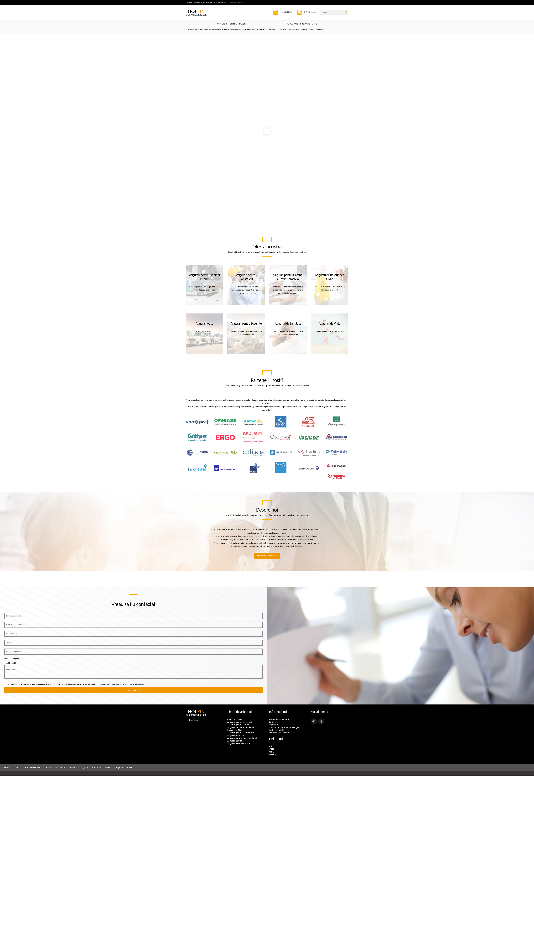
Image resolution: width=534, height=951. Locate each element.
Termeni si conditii (32, 768)
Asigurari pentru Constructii (239, 722)
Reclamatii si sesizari (101, 768)
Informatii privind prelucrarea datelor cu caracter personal (121, 684)
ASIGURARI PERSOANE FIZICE (302, 24)
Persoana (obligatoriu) (12, 659)
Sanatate (291, 29)
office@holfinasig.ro (287, 12)
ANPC (271, 752)
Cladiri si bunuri (193, 29)
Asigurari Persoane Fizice (238, 743)
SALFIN (272, 749)
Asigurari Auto (204, 323)
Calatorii (311, 29)
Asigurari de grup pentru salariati (242, 738)
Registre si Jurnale (124, 768)
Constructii (204, 29)
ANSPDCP (273, 754)
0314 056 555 (310, 12)
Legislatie (273, 725)
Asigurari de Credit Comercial (240, 727)
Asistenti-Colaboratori (216, 3)
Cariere (232, 3)
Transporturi (246, 29)
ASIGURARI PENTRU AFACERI (231, 24)
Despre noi (199, 3)
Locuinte (283, 29)
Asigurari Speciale (235, 741)
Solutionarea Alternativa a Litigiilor (285, 727)
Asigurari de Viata (329, 323)
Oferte (241, 3)
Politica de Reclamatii (279, 733)
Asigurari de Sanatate (288, 323)
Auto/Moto (319, 29)
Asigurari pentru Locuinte (246, 323)
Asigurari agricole (258, 29)
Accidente (304, 29)
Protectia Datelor (277, 730)
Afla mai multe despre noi (267, 556)
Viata (297, 29)
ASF (270, 746)
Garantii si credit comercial (231, 29)
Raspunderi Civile (235, 730)
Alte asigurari (270, 29)
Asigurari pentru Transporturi (240, 733)
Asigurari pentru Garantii (238, 725)
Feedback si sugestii (79, 768)
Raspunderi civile (215, 29)
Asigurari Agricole (235, 735)
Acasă (189, 3)
